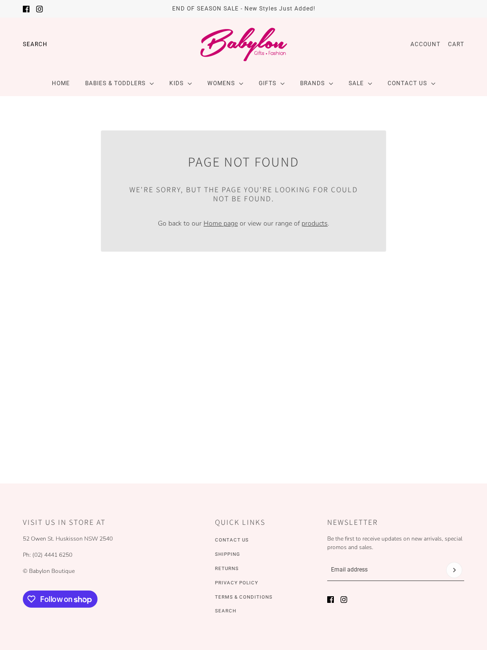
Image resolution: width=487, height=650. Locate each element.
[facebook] (26, 9)
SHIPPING (227, 554)
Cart (456, 44)
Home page (221, 223)
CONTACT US (232, 539)
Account (425, 44)
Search (35, 44)
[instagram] (39, 9)
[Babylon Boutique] (243, 44)
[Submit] (454, 570)
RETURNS (227, 568)
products (315, 223)
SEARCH (225, 610)
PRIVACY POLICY (236, 582)
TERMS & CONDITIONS (244, 597)
